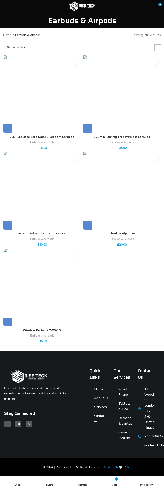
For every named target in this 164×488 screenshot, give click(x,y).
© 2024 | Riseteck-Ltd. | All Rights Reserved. (86, 467)
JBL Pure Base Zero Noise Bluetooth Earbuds (42, 136)
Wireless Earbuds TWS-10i (42, 330)
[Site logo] (82, 6)
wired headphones (122, 233)
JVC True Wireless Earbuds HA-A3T (42, 233)
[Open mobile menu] (5, 6)
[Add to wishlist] (75, 61)
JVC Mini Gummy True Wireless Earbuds (122, 136)
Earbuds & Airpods (42, 142)
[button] (7, 128)
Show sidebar (16, 47)
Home (7, 35)
